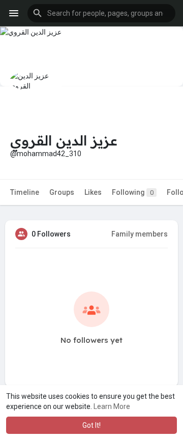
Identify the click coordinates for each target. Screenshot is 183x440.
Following (133, 192)
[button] (101, 13)
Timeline (24, 192)
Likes (93, 192)
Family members (139, 234)
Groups (61, 192)
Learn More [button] (112, 406)
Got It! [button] (91, 425)
